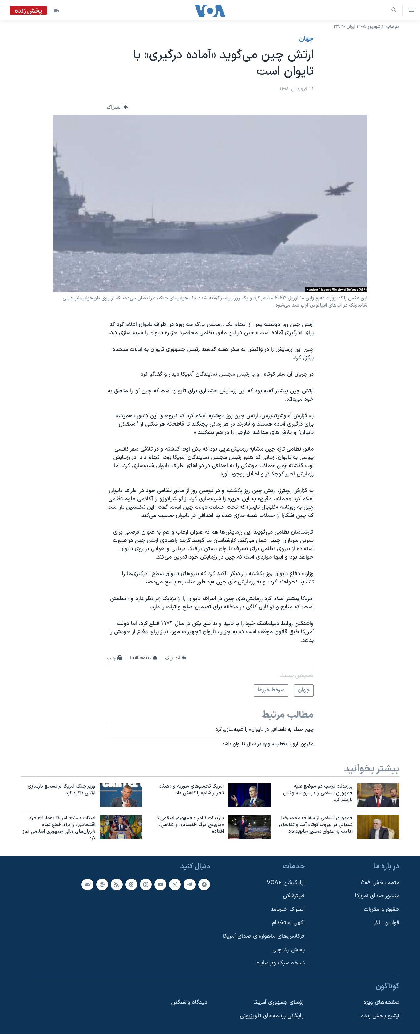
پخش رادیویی (288, 950)
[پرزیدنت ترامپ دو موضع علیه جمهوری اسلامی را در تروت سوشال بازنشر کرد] (378, 795)
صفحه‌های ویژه (381, 1003)
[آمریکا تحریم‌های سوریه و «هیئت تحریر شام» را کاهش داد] (249, 795)
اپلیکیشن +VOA (286, 883)
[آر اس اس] (116, 884)
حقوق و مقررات (381, 909)
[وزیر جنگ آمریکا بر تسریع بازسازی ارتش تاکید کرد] (121, 795)
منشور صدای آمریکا (377, 896)
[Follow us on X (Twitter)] (175, 884)
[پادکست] (102, 884)
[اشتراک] (87, 884)
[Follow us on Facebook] (204, 884)
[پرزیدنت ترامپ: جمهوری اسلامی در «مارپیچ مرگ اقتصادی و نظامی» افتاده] (249, 827)
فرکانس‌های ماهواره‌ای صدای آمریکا (264, 936)
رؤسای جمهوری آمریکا (278, 1003)
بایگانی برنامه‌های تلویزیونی (271, 1016)
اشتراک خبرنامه (288, 909)
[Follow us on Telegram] (189, 884)
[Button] (117, 107)
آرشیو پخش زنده (380, 1016)
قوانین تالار (386, 923)
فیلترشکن (294, 896)
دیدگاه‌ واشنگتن (189, 1003)
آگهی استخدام (288, 923)
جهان (306, 39)
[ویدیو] (56, 10)
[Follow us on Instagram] (146, 884)
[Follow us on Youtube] (160, 884)
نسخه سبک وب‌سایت (280, 963)
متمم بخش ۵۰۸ (380, 883)
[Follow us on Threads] (131, 884)
